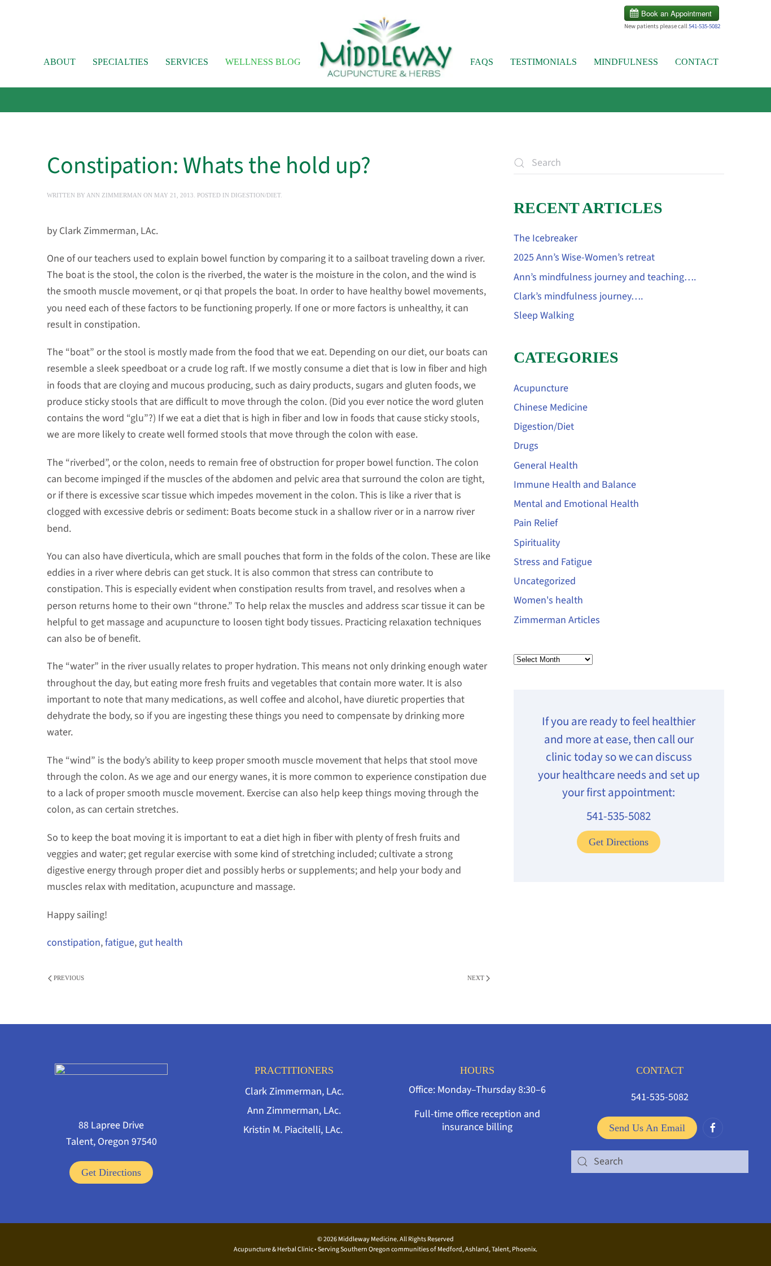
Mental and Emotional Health (576, 504)
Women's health (548, 600)
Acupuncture (541, 388)
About (59, 62)
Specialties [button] (120, 62)
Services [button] (186, 62)
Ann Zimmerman (114, 195)
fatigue (119, 943)
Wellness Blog (263, 62)
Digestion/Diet (256, 195)
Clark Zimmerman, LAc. (294, 1091)
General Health (546, 465)
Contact (697, 62)
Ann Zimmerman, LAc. (294, 1111)
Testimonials (543, 62)
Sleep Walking (544, 315)
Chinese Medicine (551, 407)
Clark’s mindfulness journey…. (578, 296)
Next (475, 977)
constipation (73, 943)
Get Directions (619, 842)
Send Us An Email (647, 1127)
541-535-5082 (704, 26)
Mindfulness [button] (626, 62)
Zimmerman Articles (557, 620)
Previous (69, 977)
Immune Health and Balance (575, 485)
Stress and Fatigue (553, 562)
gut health (161, 943)
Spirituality (537, 543)
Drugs (526, 446)
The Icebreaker (545, 238)
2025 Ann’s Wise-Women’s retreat (584, 257)
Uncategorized (545, 581)
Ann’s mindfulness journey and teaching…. (605, 277)
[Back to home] (385, 51)
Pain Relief (536, 523)
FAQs (481, 62)
